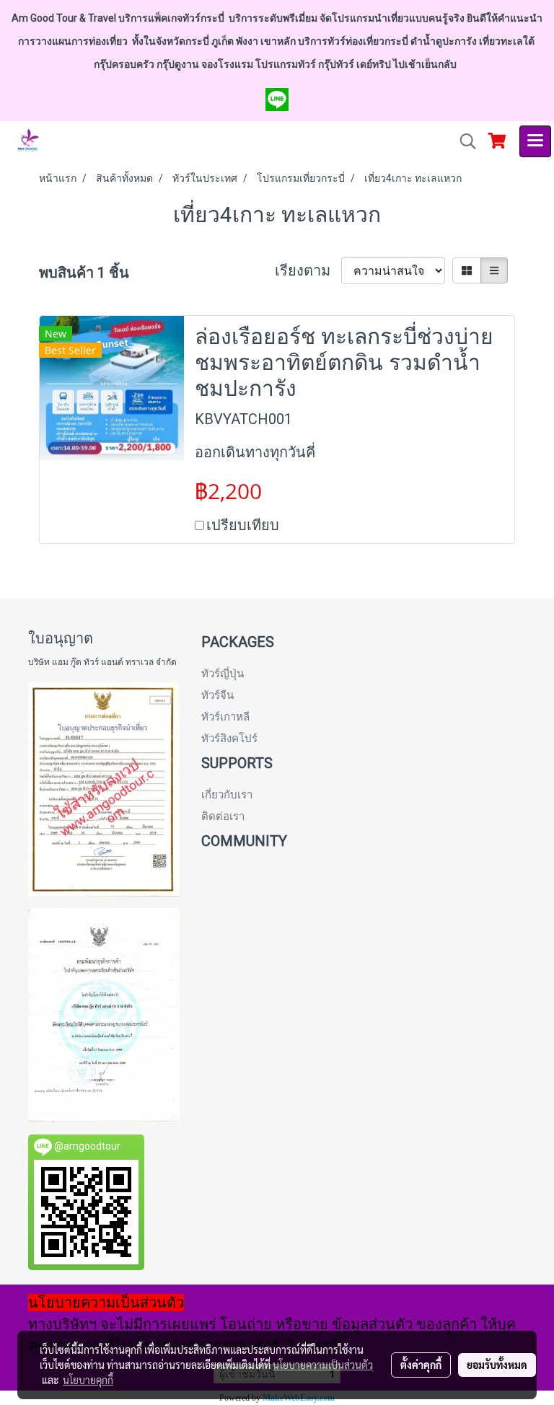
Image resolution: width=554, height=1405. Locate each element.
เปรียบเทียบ (242, 525)
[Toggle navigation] (535, 141)
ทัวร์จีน (217, 695)
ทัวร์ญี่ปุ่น (222, 673)
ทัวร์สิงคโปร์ (229, 738)
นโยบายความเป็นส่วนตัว (323, 1364)
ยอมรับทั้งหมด (497, 1364)
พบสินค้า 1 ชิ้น (84, 272)
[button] (463, 141)
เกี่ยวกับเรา (226, 794)
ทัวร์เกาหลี (225, 716)
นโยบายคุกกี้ (88, 1379)
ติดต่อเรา (223, 816)
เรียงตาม (308, 270)
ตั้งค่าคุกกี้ (420, 1364)
